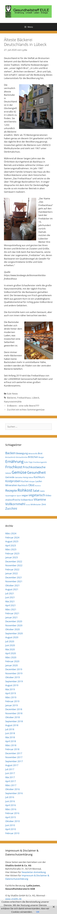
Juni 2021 (10, 597)
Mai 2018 (10, 737)
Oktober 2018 (12, 717)
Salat (36, 490)
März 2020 (10, 657)
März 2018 (10, 745)
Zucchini (11, 508)
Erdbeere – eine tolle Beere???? (23, 405)
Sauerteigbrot (10, 495)
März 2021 (10, 609)
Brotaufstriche (21, 457)
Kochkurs (39, 477)
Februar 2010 (12, 833)
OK (37, 911)
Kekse (30, 477)
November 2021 (13, 581)
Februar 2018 (12, 749)
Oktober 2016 (12, 789)
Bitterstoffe (32, 453)
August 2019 (11, 685)
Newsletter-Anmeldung (34, 872)
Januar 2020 (11, 665)
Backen (10, 453)
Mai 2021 (10, 601)
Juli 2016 (9, 797)
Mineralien (11, 485)
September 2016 (14, 793)
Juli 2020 (9, 641)
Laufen (38, 481)
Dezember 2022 (13, 561)
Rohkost (24, 490)
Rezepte (11, 490)
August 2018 (11, 725)
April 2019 (10, 693)
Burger (41, 457)
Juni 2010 (10, 825)
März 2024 (10, 533)
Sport (19, 495)
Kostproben (13, 481)
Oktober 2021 (12, 585)
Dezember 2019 (13, 669)
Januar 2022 (11, 573)
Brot (40, 453)
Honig (25, 477)
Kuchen (25, 481)
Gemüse (19, 472)
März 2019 (10, 697)
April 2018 (10, 741)
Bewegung (22, 453)
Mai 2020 (10, 649)
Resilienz (38, 486)
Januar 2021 (11, 617)
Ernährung (14, 461)
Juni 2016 (10, 801)
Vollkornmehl (15, 504)
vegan (25, 495)
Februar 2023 (12, 553)
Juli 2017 (9, 769)
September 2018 (14, 721)
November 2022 (13, 565)
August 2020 (11, 637)
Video (48, 495)
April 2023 (10, 545)
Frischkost (13, 466)
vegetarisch (37, 495)
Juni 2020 (10, 645)
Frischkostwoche (34, 467)
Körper (32, 481)
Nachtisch (23, 485)
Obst (31, 485)
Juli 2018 (9, 729)
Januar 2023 (11, 557)
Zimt (43, 504)
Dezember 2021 (13, 577)
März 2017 (10, 785)
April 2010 (10, 829)
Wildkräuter (35, 504)
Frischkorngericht (40, 462)
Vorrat (28, 505)
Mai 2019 (10, 689)
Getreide (9, 477)
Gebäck (8, 473)
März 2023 (10, 549)
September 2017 (14, 761)
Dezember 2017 (13, 753)
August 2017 (11, 765)
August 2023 (11, 541)
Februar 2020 (12, 661)
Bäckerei (11, 397)
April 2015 (10, 817)
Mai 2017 (10, 777)
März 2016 (10, 809)
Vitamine (40, 499)
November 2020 (13, 625)
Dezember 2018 (13, 709)
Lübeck (35, 397)
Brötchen (33, 457)
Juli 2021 (9, 593)
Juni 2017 (10, 773)
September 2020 (14, 633)
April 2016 (10, 805)
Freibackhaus (24, 397)
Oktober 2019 (12, 677)
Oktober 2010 (12, 821)
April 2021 (10, 605)
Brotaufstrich (10, 457)
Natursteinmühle (13, 401)
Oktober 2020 (12, 629)
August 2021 (11, 589)
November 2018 (13, 713)
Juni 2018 (10, 733)
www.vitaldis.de (13, 898)
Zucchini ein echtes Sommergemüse (26, 409)
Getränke (18, 477)
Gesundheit (36, 472)
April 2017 (10, 781)
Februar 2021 (12, 613)
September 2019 (14, 681)
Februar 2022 (12, 569)
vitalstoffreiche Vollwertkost (19, 499)
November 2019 (13, 673)
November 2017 (13, 757)
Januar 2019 (11, 705)
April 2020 (10, 653)
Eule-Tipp (28, 462)
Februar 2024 (12, 537)
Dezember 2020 (13, 621)
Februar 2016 (12, 813)
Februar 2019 (12, 701)
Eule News (12, 393)
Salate (42, 491)
